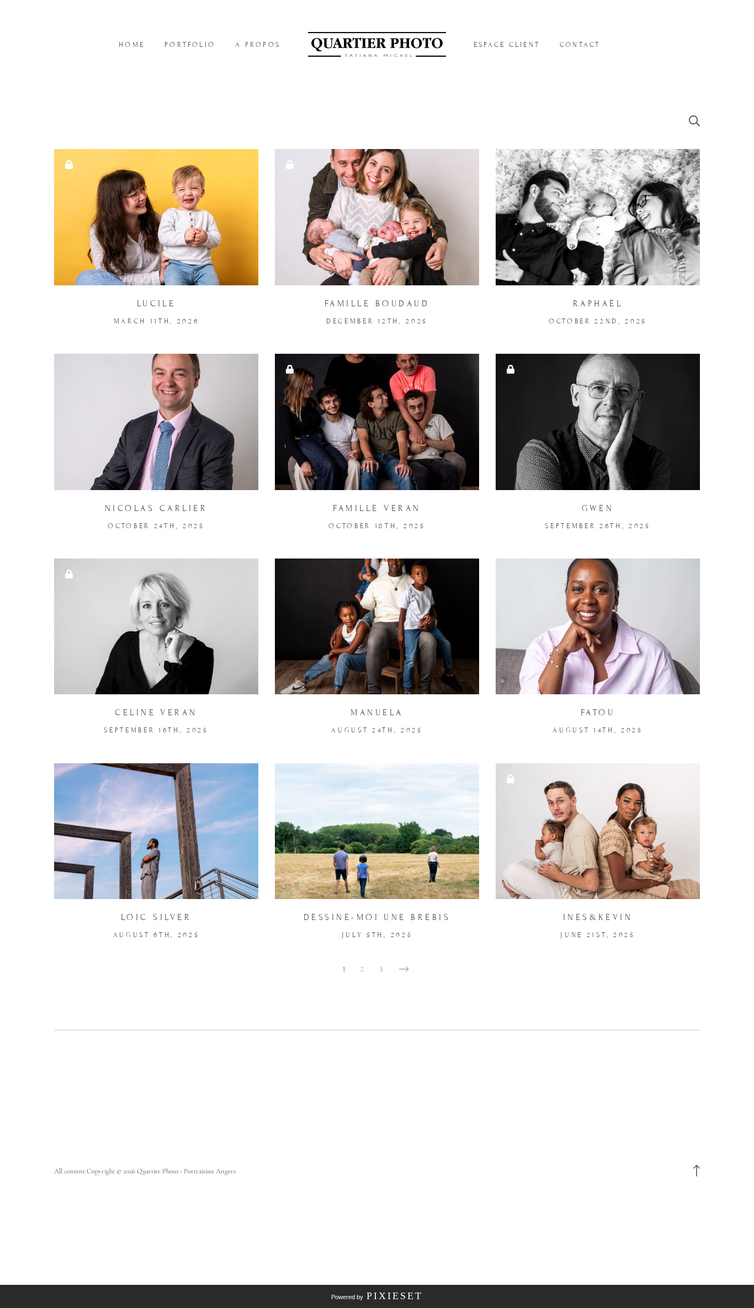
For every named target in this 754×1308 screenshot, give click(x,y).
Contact (580, 44)
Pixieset (395, 1295)
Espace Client (507, 44)
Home (132, 44)
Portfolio (189, 44)
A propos (257, 44)
